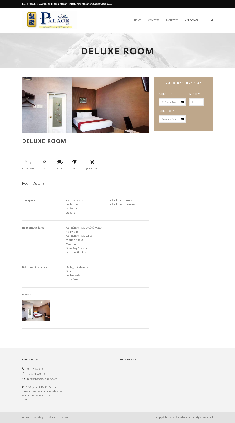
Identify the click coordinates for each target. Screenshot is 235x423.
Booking (38, 417)
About (52, 417)
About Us (153, 20)
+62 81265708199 (36, 373)
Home (137, 20)
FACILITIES (172, 20)
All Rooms (191, 20)
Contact (65, 417)
